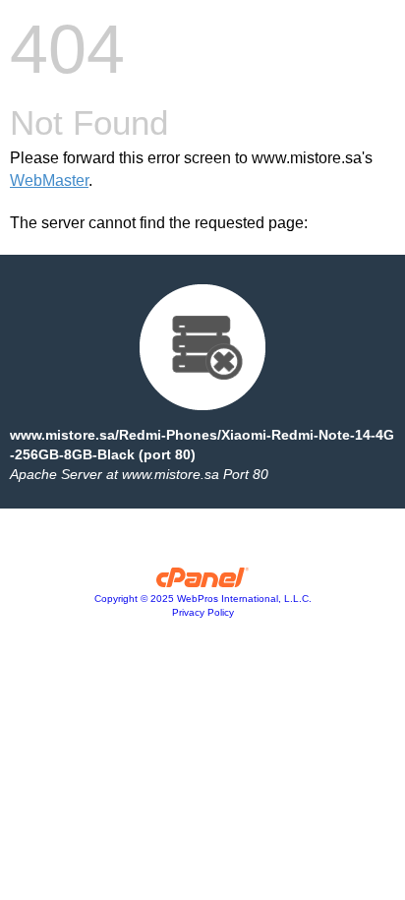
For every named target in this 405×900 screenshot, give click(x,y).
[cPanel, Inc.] (203, 582)
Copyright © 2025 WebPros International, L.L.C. (203, 598)
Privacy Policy (203, 612)
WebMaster (49, 180)
